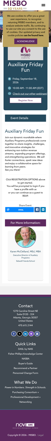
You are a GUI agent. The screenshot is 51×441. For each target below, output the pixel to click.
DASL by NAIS (25, 349)
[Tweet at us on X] (19, 333)
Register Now (25, 100)
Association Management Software (25, 427)
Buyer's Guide (25, 363)
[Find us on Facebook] (13, 333)
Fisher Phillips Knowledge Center (25, 353)
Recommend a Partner (25, 368)
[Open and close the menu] (38, 5)
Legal (40, 435)
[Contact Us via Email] (37, 333)
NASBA (25, 358)
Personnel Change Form (25, 373)
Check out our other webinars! (30, 93)
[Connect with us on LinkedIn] (25, 333)
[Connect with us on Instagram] (31, 333)
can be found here (33, 35)
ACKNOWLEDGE (26, 41)
